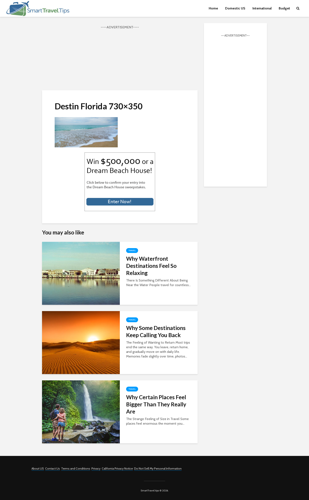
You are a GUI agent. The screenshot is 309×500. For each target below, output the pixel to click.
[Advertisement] (120, 59)
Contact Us (52, 468)
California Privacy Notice (117, 468)
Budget (284, 8)
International (262, 8)
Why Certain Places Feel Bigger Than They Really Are (156, 404)
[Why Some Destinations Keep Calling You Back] (81, 342)
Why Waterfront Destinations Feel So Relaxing (151, 265)
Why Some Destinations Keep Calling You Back (156, 331)
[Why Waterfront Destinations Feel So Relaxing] (81, 273)
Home (213, 8)
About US (38, 468)
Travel (132, 250)
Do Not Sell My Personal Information (158, 468)
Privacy (95, 468)
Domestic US (235, 8)
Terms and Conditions (75, 468)
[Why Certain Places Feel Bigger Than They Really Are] (81, 412)
